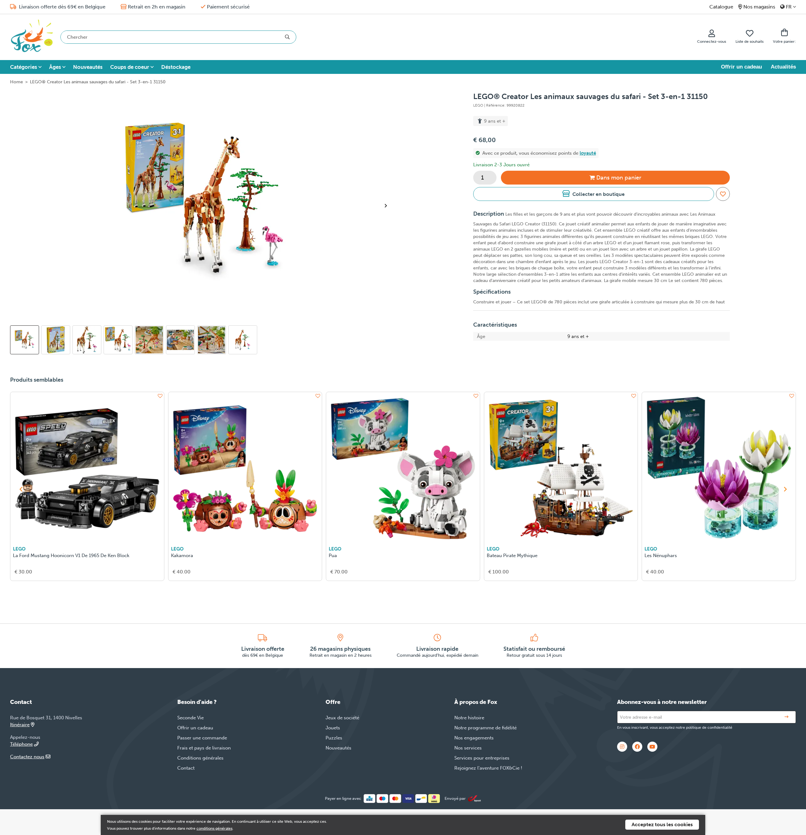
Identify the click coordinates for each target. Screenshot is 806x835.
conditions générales (214, 828)
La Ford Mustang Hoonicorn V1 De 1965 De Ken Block (71, 555)
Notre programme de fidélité (485, 728)
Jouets (333, 728)
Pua (333, 555)
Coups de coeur (129, 67)
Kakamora (182, 555)
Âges (55, 67)
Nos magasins (759, 7)
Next (388, 205)
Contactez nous (27, 757)
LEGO (19, 549)
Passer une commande (202, 738)
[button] (593, 194)
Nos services (468, 748)
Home (16, 82)
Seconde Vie (190, 718)
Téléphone (21, 744)
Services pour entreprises (481, 758)
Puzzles (334, 738)
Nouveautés (88, 67)
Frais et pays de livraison (204, 748)
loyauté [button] (588, 153)
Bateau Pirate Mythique (512, 555)
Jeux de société (342, 718)
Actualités (783, 67)
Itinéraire (20, 724)
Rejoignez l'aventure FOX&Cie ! (488, 768)
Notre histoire (469, 718)
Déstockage (175, 67)
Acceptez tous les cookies (662, 824)
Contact (186, 768)
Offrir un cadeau (741, 67)
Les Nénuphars (660, 555)
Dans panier (618, 177)
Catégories (23, 67)
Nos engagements (474, 738)
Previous (20, 489)
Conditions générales (200, 758)
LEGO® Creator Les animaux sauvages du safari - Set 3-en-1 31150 (98, 82)
